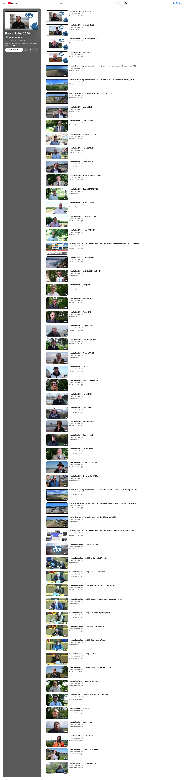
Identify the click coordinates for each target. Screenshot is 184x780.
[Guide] (4, 3)
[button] (21, 20)
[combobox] (87, 3)
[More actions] (36, 50)
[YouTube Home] (12, 3)
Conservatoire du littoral (76, 13)
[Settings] (168, 3)
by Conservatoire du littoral (16, 37)
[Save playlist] (26, 50)
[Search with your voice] (126, 3)
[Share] (31, 50)
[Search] (118, 3)
